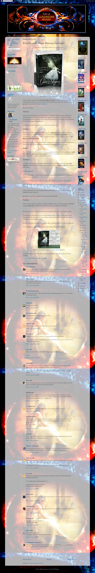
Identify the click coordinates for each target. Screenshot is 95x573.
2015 (81, 198)
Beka (27, 434)
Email (9, 47)
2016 (81, 195)
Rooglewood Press (41, 104)
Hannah (28, 334)
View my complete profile (12, 151)
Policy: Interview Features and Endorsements (23, 35)
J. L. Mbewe (29, 406)
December (84, 205)
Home (9, 35)
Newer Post (27, 559)
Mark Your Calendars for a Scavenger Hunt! (84, 263)
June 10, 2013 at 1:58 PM (32, 537)
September (84, 217)
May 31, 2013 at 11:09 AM (32, 358)
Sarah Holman (30, 313)
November (84, 209)
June (83, 228)
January (84, 279)
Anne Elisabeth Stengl (32, 543)
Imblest (28, 363)
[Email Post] (50, 258)
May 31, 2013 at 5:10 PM (32, 440)
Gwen (27, 381)
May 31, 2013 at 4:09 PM (32, 428)
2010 (81, 288)
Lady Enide (29, 267)
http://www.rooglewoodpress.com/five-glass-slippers (48, 250)
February (84, 275)
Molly (27, 303)
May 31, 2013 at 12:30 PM (32, 401)
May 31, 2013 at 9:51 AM (32, 318)
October (84, 213)
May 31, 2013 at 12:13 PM (32, 387)
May (83, 230)
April (83, 269)
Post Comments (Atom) (36, 563)
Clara (27, 474)
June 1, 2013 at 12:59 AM (32, 452)
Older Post (71, 559)
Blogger (57, 569)
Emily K (28, 530)
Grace (27, 349)
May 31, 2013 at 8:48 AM (32, 297)
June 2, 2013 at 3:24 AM (32, 525)
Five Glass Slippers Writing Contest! (84, 235)
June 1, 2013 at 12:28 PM (32, 489)
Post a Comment (29, 553)
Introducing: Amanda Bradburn (84, 242)
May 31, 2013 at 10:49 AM (32, 344)
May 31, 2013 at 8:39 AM (32, 285)
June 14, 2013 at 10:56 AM (32, 549)
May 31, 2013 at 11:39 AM (32, 375)
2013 (81, 203)
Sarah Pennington (31, 291)
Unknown (29, 324)
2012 (81, 283)
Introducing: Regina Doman (84, 248)
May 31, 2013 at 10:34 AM (32, 328)
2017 (81, 192)
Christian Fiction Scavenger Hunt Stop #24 (84, 255)
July (83, 225)
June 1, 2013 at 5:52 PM (32, 513)
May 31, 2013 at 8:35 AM (32, 273)
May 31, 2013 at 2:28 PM (32, 411)
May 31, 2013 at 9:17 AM (32, 308)
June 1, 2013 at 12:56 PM (32, 501)
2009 (81, 291)
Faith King (29, 506)
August (84, 221)
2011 (81, 286)
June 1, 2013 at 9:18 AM (32, 468)
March (83, 272)
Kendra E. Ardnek (31, 446)
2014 (81, 200)
